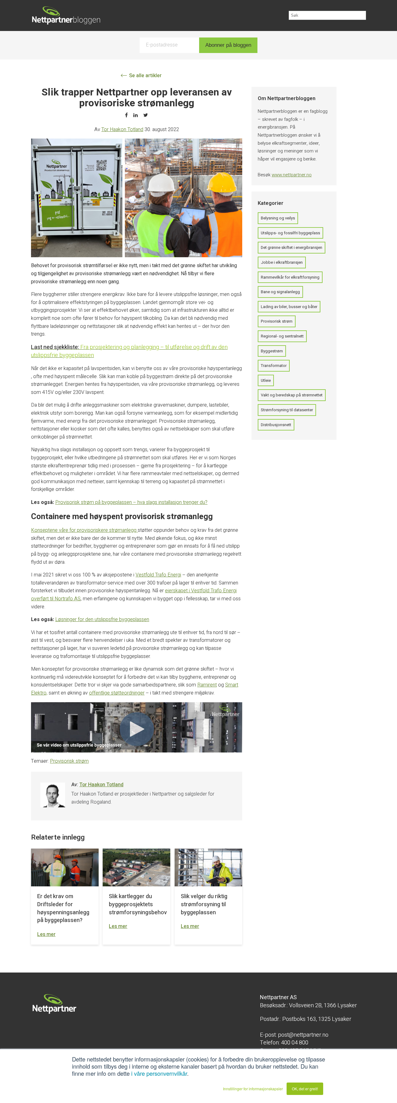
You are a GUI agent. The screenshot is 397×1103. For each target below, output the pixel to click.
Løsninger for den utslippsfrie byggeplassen (102, 619)
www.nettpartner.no (292, 174)
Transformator (274, 365)
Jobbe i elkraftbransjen (282, 262)
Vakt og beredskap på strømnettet (292, 395)
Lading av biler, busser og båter (289, 307)
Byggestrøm (272, 351)
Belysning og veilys (278, 218)
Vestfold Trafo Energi (158, 575)
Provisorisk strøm (69, 761)
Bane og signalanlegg (280, 292)
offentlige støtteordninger (117, 693)
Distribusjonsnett (276, 425)
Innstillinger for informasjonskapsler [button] (253, 1088)
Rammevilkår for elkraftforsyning (290, 277)
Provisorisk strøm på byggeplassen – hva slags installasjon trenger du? (131, 502)
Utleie (266, 380)
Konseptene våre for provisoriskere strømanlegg (84, 530)
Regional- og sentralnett (282, 336)
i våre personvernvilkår (159, 1073)
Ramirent (207, 685)
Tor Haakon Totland (122, 129)
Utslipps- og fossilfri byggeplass (290, 233)
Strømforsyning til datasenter (287, 410)
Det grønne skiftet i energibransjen (291, 247)
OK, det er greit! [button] (305, 1088)
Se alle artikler (145, 75)
